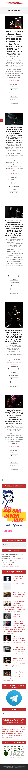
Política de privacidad (7, 766)
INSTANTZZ (14, 65)
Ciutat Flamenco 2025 (15, 61)
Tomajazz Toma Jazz (13, 566)
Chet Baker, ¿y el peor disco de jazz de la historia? (18, 578)
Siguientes (15, 480)
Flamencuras (18, 62)
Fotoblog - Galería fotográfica (14, 64)
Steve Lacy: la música (18, 583)
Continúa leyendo (14, 80)
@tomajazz (9, 564)
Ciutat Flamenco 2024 (15, 144)
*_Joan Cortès (10, 62)
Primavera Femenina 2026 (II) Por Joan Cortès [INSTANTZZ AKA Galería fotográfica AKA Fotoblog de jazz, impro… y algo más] (15, 651)
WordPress (19, 767)
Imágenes (7, 65)
